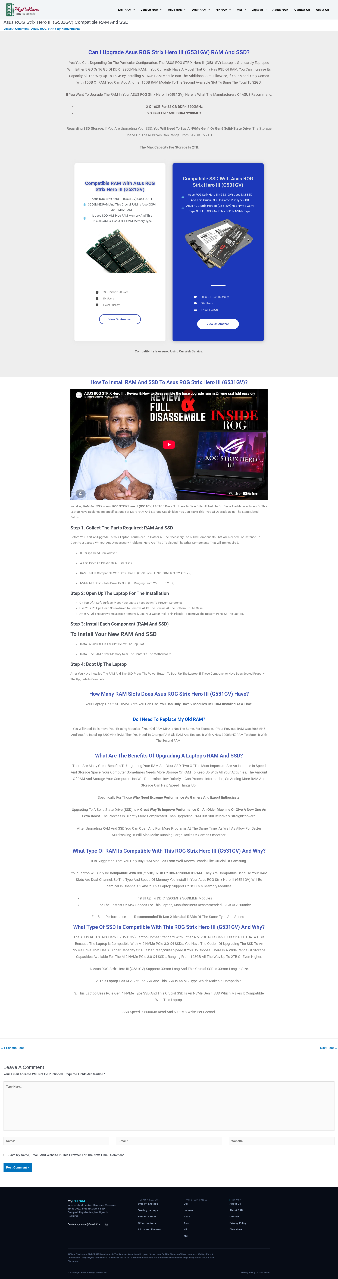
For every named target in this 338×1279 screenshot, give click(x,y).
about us (322, 9)
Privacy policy (238, 1223)
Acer (186, 1223)
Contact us (302, 9)
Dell (186, 1203)
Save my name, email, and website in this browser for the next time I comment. (66, 1155)
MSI (239, 9)
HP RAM (221, 9)
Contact (234, 1216)
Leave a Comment (16, 28)
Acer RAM (199, 9)
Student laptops (148, 1203)
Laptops (257, 9)
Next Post (329, 1048)
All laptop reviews (149, 1229)
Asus (34, 28)
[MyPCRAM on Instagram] (107, 1224)
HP (185, 1229)
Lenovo (188, 1210)
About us (235, 1203)
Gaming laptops (148, 1210)
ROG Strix (47, 28)
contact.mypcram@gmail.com (84, 1224)
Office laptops (147, 1223)
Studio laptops (147, 1216)
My (76, 1201)
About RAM (280, 9)
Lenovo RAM (149, 9)
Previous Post (12, 1048)
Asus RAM (175, 9)
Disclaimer (236, 1229)
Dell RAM (124, 9)
